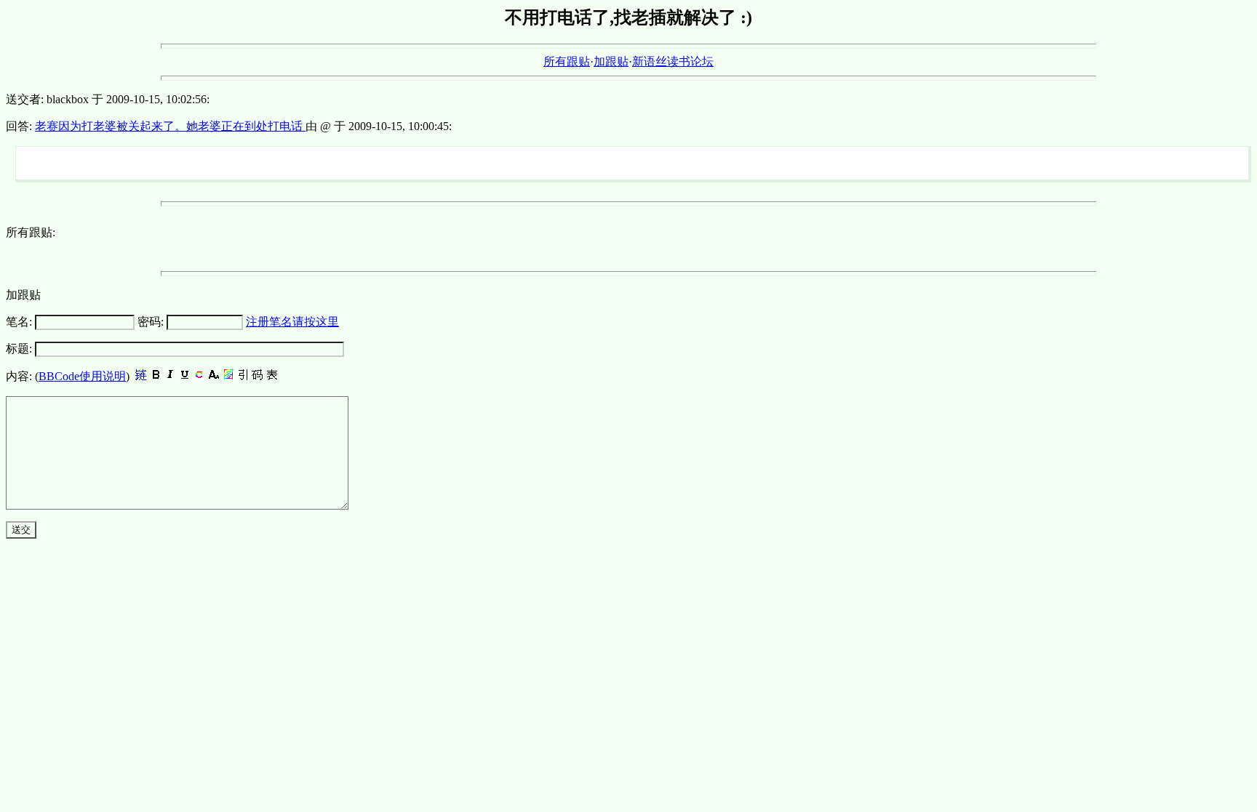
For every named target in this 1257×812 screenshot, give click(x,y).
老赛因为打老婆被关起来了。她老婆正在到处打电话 (170, 126)
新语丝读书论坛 (673, 61)
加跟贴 (611, 61)
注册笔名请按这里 (292, 321)
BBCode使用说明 (82, 376)
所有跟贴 (566, 61)
